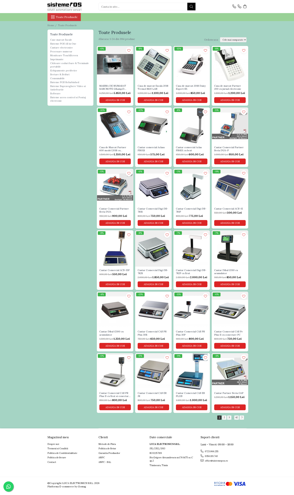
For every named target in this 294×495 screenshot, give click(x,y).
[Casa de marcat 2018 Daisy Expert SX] (192, 64)
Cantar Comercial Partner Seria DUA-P (229, 149)
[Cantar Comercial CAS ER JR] (153, 371)
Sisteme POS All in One (63, 43)
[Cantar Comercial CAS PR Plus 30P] (192, 310)
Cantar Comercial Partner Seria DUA (114, 210)
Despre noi (53, 444)
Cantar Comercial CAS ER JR (152, 395)
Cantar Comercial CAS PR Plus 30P (190, 333)
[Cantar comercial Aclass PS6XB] (153, 126)
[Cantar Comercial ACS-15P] (115, 248)
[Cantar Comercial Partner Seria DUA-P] (230, 126)
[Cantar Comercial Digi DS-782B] (153, 248)
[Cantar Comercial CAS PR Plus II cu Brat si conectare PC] (115, 371)
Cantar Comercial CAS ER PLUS (190, 395)
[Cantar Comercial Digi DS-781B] (153, 187)
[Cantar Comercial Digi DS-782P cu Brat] (192, 248)
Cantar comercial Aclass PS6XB (151, 149)
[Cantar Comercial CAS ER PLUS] (192, 371)
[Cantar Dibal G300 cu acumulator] (115, 310)
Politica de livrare (56, 457)
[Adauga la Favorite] (129, 50)
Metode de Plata (107, 444)
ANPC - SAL (105, 462)
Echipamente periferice (63, 70)
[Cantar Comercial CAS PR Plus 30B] (153, 310)
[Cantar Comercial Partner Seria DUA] (115, 187)
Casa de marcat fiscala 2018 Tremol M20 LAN (153, 87)
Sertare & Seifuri (59, 74)
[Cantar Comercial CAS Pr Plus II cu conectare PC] (230, 310)
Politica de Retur (107, 448)
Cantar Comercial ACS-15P (114, 270)
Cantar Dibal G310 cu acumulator (226, 272)
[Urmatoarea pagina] (242, 417)
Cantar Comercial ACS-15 (228, 208)
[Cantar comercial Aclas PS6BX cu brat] (192, 126)
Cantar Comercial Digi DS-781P (191, 210)
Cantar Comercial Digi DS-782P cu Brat (191, 272)
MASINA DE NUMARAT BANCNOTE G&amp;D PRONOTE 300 (112, 87)
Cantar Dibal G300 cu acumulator (111, 333)
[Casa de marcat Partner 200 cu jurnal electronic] (230, 64)
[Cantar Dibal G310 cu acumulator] (230, 248)
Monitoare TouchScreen (64, 55)
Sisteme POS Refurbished (64, 82)
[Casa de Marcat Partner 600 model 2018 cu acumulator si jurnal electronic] (115, 126)
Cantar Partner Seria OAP (228, 393)
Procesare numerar (61, 51)
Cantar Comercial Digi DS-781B (153, 210)
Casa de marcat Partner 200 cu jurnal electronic (227, 87)
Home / (52, 25)
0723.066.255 (211, 451)
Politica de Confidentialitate (62, 453)
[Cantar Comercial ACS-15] (230, 187)
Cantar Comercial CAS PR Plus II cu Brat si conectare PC (114, 395)
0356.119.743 (211, 456)
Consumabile (57, 78)
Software (55, 93)
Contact (51, 462)
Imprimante (56, 59)
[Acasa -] (64, 7)
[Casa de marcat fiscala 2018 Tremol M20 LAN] (153, 64)
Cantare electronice (61, 47)
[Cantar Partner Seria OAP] (230, 371)
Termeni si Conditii (57, 448)
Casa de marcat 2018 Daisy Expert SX (191, 87)
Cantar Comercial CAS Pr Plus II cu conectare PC (228, 333)
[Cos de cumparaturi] (245, 7)
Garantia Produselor (109, 453)
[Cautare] (191, 6)
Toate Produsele (66, 17)
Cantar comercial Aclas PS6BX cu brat (189, 149)
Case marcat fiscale (61, 39)
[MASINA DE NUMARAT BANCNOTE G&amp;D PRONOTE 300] (115, 64)
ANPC (102, 457)
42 (236, 417)
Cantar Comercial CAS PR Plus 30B (152, 333)
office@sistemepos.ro (216, 460)
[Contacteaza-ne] (234, 7)
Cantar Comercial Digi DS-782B (153, 272)
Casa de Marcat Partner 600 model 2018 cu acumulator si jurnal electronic (112, 149)
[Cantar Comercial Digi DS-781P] (192, 187)
